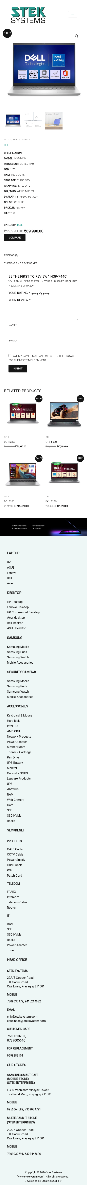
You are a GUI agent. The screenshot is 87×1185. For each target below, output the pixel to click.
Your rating (19, 293)
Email (12, 340)
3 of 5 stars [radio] (40, 293)
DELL (16, 139)
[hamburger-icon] (72, 14)
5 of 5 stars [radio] (47, 293)
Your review (19, 300)
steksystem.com (34, 1176)
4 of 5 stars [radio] (44, 293)
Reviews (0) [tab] (11, 255)
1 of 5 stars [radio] (33, 293)
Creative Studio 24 (52, 1180)
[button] (76, 36)
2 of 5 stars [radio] (36, 293)
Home (7, 139)
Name (12, 325)
